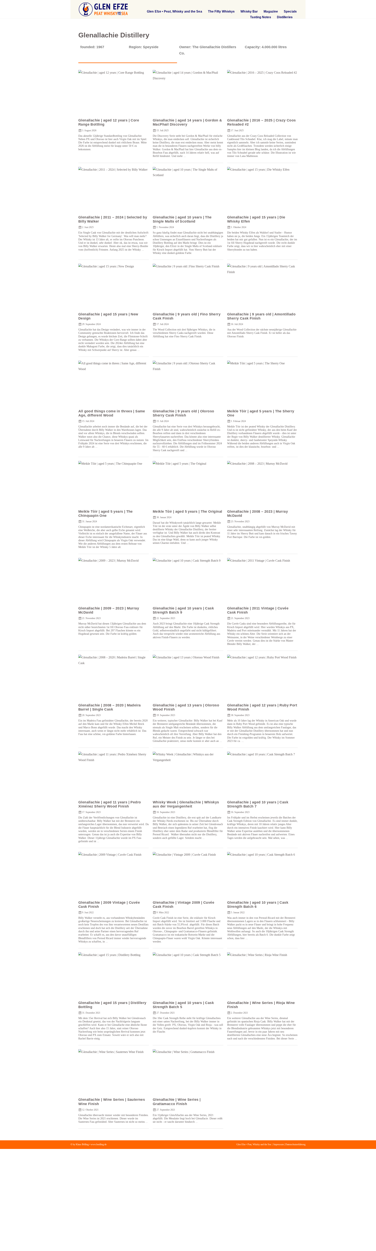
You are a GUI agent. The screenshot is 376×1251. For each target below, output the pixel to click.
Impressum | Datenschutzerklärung (289, 1144)
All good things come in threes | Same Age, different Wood (111, 413)
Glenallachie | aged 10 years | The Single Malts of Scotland (182, 219)
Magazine (271, 11)
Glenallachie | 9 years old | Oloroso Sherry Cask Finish (183, 413)
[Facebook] (284, 5)
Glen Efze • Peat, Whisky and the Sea (174, 11)
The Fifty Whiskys (221, 11)
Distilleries (285, 17)
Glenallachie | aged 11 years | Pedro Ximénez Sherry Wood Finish (109, 804)
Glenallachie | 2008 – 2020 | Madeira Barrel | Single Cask (109, 707)
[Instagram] (294, 5)
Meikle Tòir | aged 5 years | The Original (187, 511)
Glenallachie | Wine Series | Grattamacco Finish (177, 1102)
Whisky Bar (249, 11)
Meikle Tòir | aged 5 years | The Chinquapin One (105, 514)
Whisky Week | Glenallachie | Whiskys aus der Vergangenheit (186, 804)
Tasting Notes (260, 17)
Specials (290, 11)
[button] (271, 5)
